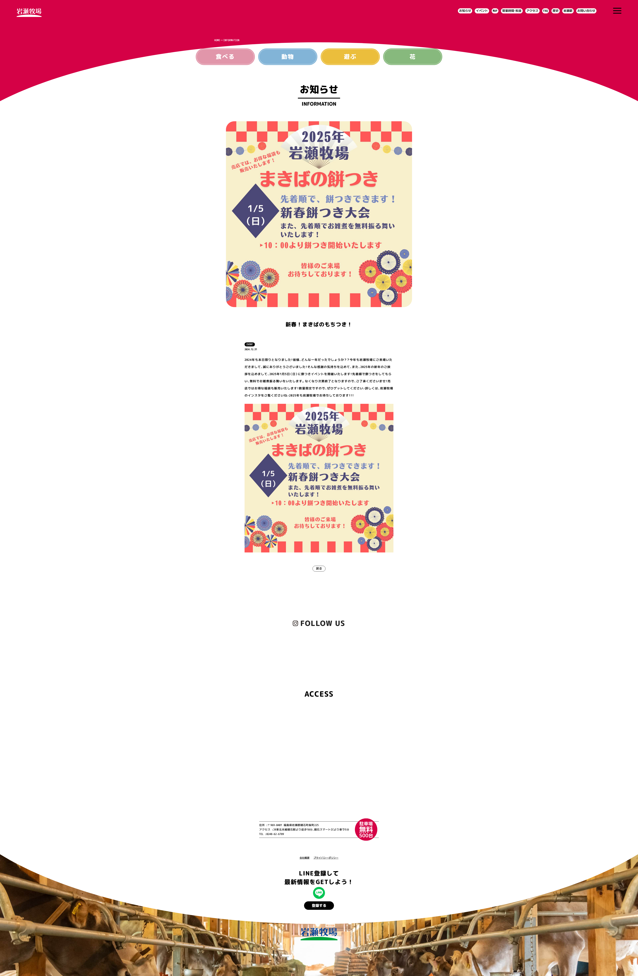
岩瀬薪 (567, 11)
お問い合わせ (586, 11)
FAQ (545, 11)
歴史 (556, 11)
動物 (287, 57)
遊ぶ (350, 57)
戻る (319, 568)
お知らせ (465, 11)
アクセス (532, 11)
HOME (217, 40)
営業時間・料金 (512, 11)
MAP (495, 11)
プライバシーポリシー (326, 857)
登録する (319, 905)
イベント (482, 11)
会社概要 (305, 857)
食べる (225, 57)
